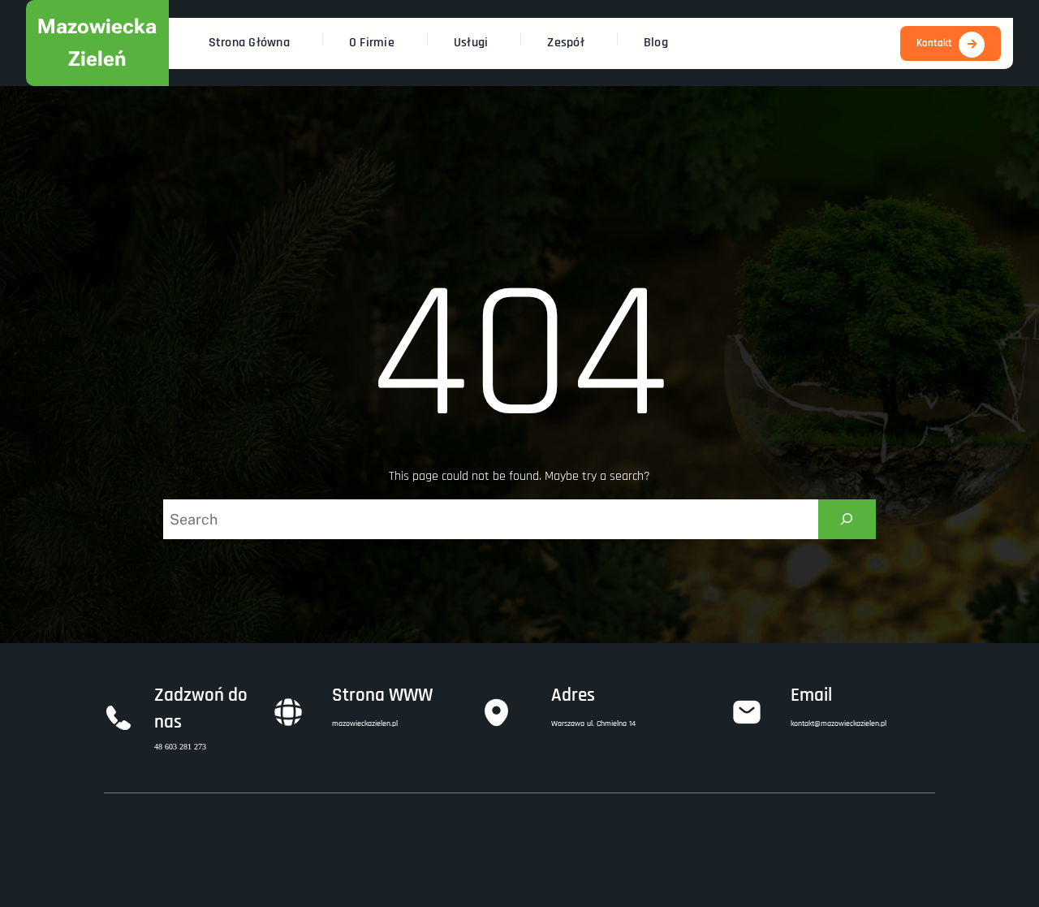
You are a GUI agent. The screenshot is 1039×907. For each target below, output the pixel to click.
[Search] (847, 519)
